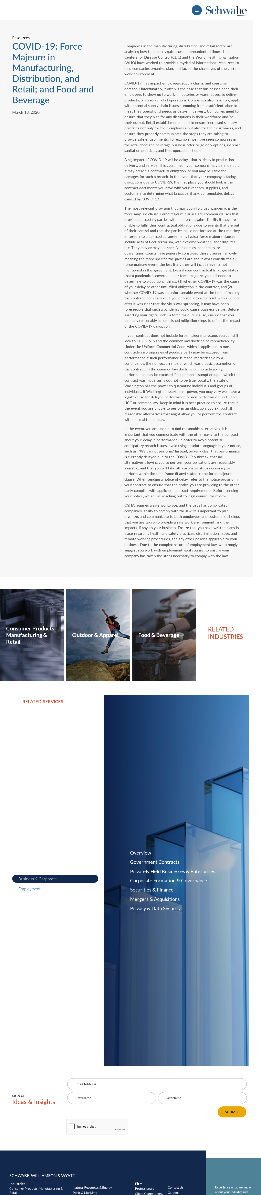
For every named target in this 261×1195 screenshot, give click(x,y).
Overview (140, 853)
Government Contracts (154, 862)
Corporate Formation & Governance (168, 880)
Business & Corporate (37, 878)
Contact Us (176, 1187)
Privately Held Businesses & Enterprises (172, 871)
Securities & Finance (152, 890)
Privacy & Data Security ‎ (156, 908)
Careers (173, 1192)
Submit (232, 1112)
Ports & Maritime (85, 1192)
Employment (29, 888)
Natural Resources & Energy (92, 1187)
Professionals (144, 1188)
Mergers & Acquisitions (155, 899)
